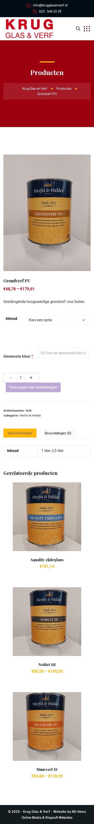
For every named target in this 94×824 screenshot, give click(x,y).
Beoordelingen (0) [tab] (58, 433)
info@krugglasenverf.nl (50, 5)
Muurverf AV (47, 769)
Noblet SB (47, 664)
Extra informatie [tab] (20, 433)
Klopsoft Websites (59, 817)
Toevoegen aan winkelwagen (33, 387)
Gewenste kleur (17, 356)
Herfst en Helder (30, 415)
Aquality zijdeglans (47, 559)
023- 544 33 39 (50, 11)
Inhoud (11, 318)
